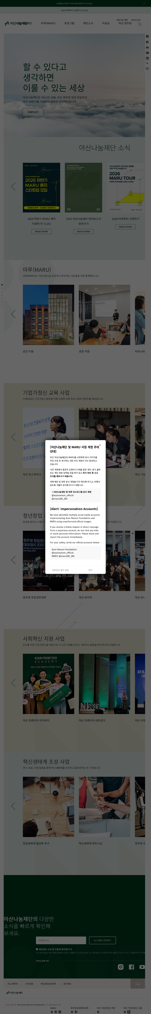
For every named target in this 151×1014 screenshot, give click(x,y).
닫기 (90, 570)
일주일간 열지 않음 (60, 570)
